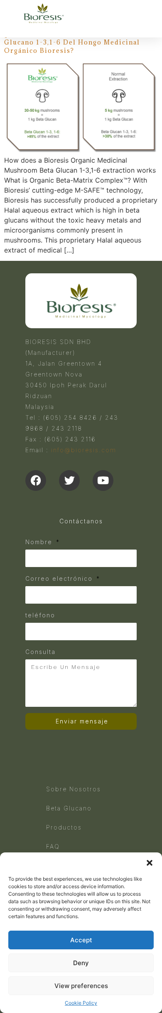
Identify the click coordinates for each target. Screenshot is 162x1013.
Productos (64, 827)
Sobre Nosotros (73, 789)
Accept (81, 940)
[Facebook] (35, 480)
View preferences (81, 986)
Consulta (40, 651)
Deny (81, 963)
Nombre (40, 541)
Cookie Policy (81, 1003)
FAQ (53, 846)
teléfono (40, 615)
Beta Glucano (69, 808)
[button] (149, 863)
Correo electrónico (60, 578)
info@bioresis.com (83, 449)
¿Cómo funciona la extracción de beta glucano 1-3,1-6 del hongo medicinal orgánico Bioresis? (75, 42)
